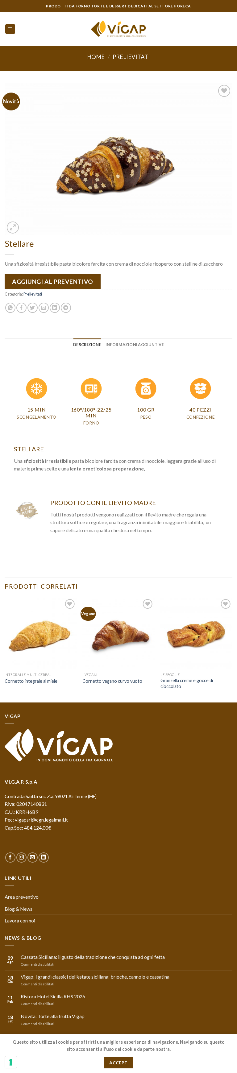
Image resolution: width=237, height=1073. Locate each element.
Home (96, 56)
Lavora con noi (20, 920)
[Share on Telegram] (66, 308)
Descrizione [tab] (87, 344)
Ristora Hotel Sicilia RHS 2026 (53, 996)
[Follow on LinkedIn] (44, 857)
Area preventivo (22, 897)
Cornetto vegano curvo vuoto (112, 681)
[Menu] (10, 29)
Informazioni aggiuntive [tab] (135, 344)
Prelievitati (131, 56)
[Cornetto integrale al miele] (41, 633)
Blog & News (18, 909)
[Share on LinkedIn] (55, 308)
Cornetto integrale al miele (31, 681)
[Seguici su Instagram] (21, 857)
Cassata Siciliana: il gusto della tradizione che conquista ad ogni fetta (93, 957)
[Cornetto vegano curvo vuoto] (118, 633)
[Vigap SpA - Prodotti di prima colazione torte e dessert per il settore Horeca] (118, 29)
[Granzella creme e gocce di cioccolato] (196, 633)
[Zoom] (13, 228)
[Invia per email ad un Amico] (44, 308)
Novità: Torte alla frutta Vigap (53, 1016)
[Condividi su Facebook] (21, 308)
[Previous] (5, 649)
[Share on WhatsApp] (10, 308)
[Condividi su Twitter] (32, 308)
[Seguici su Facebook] (10, 857)
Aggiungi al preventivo (52, 281)
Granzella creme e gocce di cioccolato (186, 683)
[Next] (232, 649)
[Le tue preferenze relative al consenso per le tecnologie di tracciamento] (11, 1062)
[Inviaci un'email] (32, 857)
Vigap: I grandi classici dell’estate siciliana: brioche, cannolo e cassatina (95, 977)
